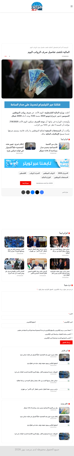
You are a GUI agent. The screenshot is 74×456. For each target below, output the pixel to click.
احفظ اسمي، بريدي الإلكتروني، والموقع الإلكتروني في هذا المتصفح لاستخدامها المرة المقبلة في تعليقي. (44, 330)
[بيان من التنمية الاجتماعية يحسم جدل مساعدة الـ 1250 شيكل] (64, 146)
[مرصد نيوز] (37, 6)
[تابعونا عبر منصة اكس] (37, 163)
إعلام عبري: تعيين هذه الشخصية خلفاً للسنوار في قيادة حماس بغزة (15, 147)
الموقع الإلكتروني (31, 322)
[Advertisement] (37, 27)
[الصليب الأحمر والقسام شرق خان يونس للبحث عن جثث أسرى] (14, 264)
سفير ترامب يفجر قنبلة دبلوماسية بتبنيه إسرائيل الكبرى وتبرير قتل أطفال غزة (60, 273)
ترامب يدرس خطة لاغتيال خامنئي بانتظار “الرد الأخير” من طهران (39, 389)
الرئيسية (66, 47)
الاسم (71, 314)
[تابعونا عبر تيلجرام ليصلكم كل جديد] (37, 104)
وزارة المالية (46, 177)
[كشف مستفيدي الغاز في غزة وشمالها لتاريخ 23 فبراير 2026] (14, 241)
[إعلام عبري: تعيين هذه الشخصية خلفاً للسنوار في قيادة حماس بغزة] (30, 146)
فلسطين (22, 173)
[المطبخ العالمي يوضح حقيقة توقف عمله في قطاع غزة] (64, 366)
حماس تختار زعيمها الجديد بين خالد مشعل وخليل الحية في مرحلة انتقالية (60, 251)
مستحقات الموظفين (60, 177)
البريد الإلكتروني (68, 322)
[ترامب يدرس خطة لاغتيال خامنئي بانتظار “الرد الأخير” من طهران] (37, 241)
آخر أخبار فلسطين (58, 47)
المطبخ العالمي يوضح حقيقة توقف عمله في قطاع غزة (42, 363)
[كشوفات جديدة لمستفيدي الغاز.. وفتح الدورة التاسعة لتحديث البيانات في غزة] (64, 374)
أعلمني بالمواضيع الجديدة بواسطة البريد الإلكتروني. (57, 338)
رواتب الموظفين (48, 173)
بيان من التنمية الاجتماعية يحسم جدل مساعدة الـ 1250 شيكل (48, 147)
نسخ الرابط (25, 183)
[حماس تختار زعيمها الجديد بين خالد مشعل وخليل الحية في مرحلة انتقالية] (60, 241)
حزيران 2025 (62, 173)
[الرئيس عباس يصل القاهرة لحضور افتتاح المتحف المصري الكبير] (37, 264)
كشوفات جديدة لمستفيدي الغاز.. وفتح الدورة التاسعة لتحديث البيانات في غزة (36, 372)
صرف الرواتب (34, 173)
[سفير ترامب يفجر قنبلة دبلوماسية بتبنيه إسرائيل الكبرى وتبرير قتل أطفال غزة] (60, 264)
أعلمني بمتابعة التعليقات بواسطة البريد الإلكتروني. (58, 334)
